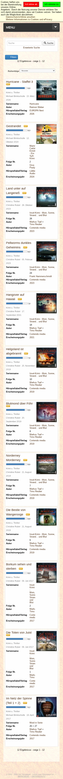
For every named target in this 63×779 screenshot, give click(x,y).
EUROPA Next (37, 110)
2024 (32, 176)
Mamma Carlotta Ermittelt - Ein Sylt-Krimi (34, 152)
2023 (32, 231)
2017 (32, 621)
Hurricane (34, 104)
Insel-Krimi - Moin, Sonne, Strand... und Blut (42, 214)
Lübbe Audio (32, 172)
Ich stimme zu (51, 4)
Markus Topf (36, 222)
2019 (32, 392)
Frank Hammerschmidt (41, 276)
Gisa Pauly (32, 166)
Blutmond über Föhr (19, 403)
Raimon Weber (37, 107)
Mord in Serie (36, 722)
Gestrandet (13, 126)
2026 (32, 114)
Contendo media (37, 228)
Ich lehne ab (31, 4)
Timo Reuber (36, 224)
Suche (50, 43)
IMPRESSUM (23, 776)
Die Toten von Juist (19, 632)
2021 (32, 337)
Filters (13, 57)
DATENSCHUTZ (38, 776)
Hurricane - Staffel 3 (19, 81)
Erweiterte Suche (31, 47)
